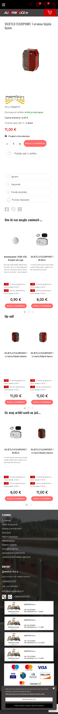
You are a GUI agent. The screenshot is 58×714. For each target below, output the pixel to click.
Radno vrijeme (9, 544)
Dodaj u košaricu (35, 143)
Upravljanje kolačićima (13, 553)
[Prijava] (54, 4)
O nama (6, 520)
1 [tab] (25, 312)
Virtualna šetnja (10, 548)
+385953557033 (22, 596)
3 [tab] (33, 312)
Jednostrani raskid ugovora (16, 557)
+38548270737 (9, 581)
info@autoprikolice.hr (13, 591)
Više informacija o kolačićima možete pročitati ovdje (25, 694)
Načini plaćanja (10, 536)
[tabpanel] (16, 267)
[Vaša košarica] (49, 14)
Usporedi (15, 184)
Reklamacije (8, 540)
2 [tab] (29, 312)
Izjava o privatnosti (11, 528)
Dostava (6, 532)
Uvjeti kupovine (9, 524)
